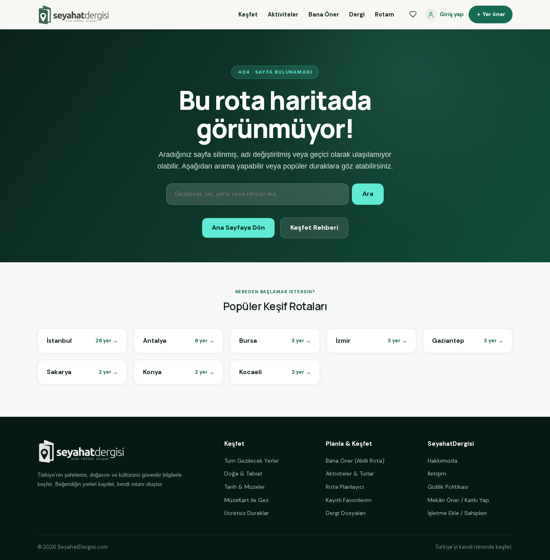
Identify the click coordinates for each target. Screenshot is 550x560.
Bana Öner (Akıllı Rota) (355, 460)
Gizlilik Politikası (448, 486)
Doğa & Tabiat (243, 473)
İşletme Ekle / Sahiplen (457, 513)
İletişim (437, 473)
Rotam (384, 14)
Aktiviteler (283, 14)
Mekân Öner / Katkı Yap (458, 500)
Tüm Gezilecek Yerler (251, 460)
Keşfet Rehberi (314, 227)
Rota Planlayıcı (345, 486)
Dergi (357, 14)
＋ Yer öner (490, 14)
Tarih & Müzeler (244, 486)
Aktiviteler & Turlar (350, 473)
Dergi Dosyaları (346, 513)
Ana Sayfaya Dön (238, 227)
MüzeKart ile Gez (246, 500)
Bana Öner (323, 14)
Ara (367, 193)
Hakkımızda (442, 460)
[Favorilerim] (412, 14)
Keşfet (248, 14)
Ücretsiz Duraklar (246, 513)
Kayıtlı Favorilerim (349, 500)
